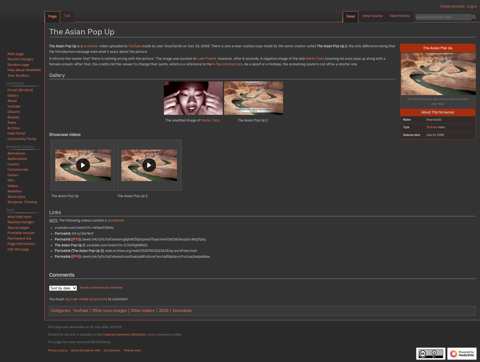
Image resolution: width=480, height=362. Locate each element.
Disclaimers (112, 350)
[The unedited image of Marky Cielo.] (193, 98)
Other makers (143, 310)
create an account (92, 299)
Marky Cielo (315, 59)
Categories (60, 310)
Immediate (182, 310)
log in (69, 299)
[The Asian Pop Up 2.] (253, 98)
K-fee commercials (228, 64)
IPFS (75, 239)
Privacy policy (58, 350)
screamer (91, 46)
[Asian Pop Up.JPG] (438, 74)
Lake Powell (206, 59)
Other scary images (109, 310)
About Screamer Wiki (86, 350)
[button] (83, 165)
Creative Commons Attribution (124, 334)
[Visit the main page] (22, 22)
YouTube (431, 127)
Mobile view (132, 350)
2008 (164, 310)
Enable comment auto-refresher (101, 287)
